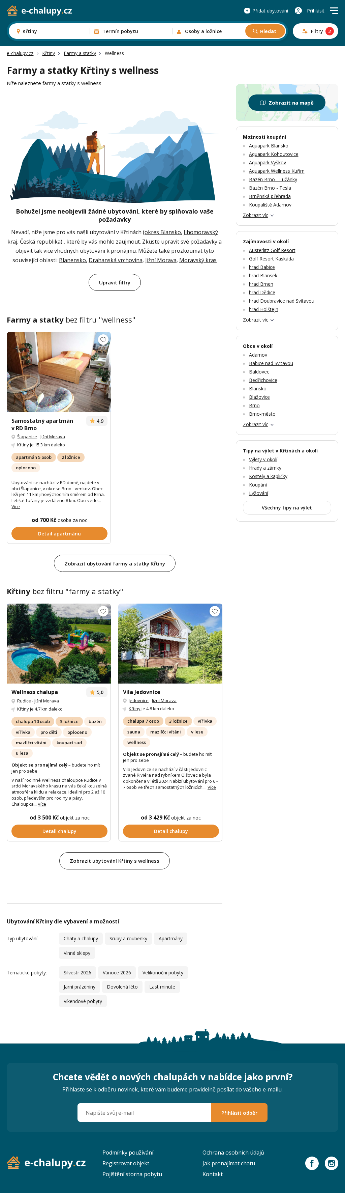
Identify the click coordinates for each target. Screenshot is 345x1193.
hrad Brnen (261, 284)
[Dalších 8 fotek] (59, 372)
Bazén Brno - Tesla (270, 188)
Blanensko (72, 260)
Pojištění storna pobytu (132, 1174)
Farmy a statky (80, 53)
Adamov (258, 355)
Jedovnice (139, 700)
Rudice (24, 701)
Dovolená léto (122, 986)
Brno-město (262, 414)
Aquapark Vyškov (267, 162)
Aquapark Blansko (268, 145)
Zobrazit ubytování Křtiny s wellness (114, 860)
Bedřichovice (263, 380)
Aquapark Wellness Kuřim (277, 171)
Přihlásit (315, 10)
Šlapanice (27, 437)
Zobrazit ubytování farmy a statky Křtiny (114, 563)
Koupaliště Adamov (270, 204)
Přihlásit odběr (239, 1112)
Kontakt (212, 1174)
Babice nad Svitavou (271, 363)
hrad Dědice (262, 292)
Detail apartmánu (59, 533)
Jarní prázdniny (79, 986)
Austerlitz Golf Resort (272, 250)
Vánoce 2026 (117, 972)
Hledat (268, 31)
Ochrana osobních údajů (233, 1152)
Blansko (257, 388)
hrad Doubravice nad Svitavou (281, 301)
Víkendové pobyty (83, 1001)
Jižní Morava (161, 260)
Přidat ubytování (270, 10)
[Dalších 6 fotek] (170, 644)
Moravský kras (198, 260)
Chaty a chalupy (81, 938)
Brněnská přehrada (270, 196)
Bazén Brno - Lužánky (273, 179)
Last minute (162, 986)
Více (15, 506)
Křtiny (48, 53)
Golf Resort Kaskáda (271, 258)
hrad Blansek (263, 275)
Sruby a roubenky (128, 938)
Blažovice (259, 397)
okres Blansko (163, 232)
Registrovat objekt (125, 1163)
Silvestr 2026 (77, 972)
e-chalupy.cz (20, 53)
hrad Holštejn (263, 309)
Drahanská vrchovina (116, 260)
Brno (254, 405)
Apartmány (171, 938)
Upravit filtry (114, 282)
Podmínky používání (127, 1152)
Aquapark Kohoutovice (274, 154)
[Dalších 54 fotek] (59, 644)
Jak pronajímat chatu (228, 1163)
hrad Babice (262, 267)
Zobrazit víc (255, 215)
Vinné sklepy (77, 953)
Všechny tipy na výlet (287, 507)
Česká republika (40, 241)
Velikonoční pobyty (163, 972)
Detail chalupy (59, 831)
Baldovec (259, 371)
